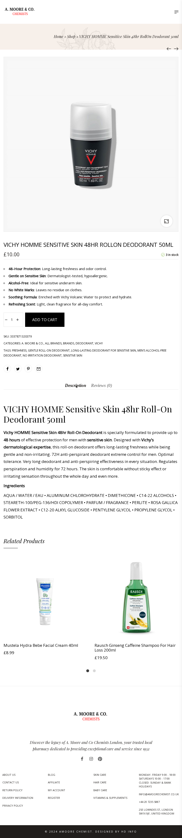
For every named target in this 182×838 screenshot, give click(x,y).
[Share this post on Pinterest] (28, 368)
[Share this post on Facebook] (7, 368)
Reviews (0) (101, 385)
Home (58, 36)
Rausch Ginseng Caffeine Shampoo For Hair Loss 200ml (135, 648)
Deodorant (84, 343)
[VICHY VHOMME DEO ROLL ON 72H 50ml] (176, 48)
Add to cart (44, 319)
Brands (68, 343)
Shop (71, 36)
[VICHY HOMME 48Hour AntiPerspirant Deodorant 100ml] (169, 48)
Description (75, 385)
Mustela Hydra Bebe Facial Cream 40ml (41, 645)
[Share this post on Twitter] (18, 368)
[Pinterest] (100, 759)
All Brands (53, 343)
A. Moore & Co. (33, 343)
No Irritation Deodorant (42, 355)
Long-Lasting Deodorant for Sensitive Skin (103, 350)
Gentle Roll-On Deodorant (49, 350)
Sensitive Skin (72, 355)
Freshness (19, 350)
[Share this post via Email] (38, 368)
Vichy (99, 343)
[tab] (75, 385)
